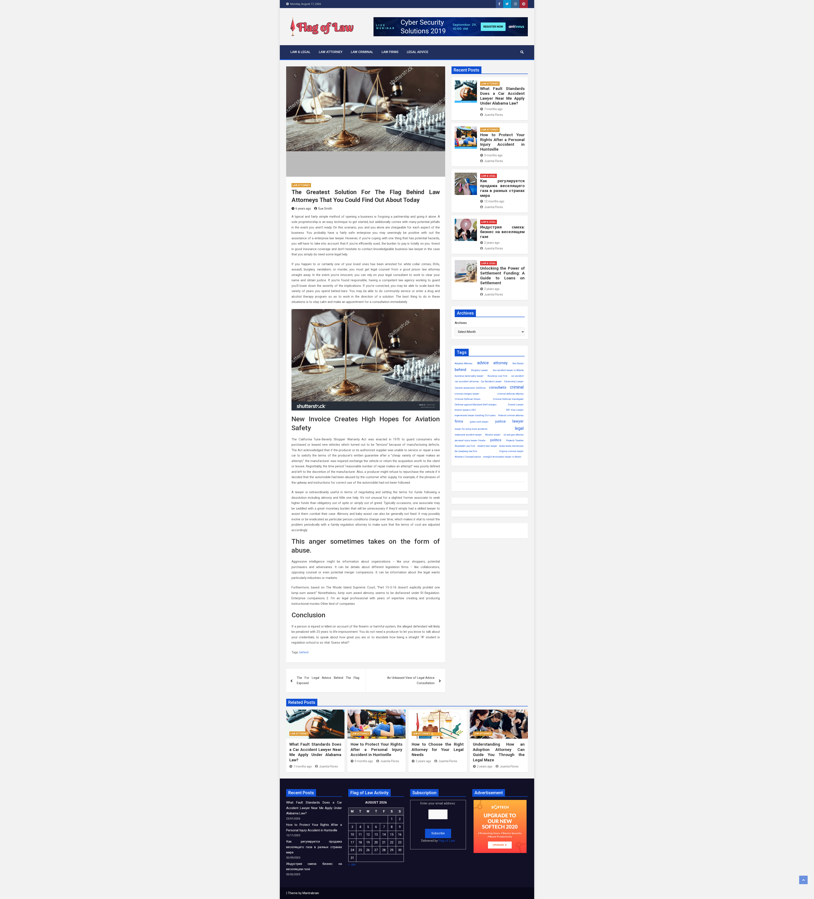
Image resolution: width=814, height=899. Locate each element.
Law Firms (390, 52)
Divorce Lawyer (516, 404)
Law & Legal (300, 52)
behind (303, 652)
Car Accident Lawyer (491, 381)
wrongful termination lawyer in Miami (502, 456)
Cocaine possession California (470, 387)
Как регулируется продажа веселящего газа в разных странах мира (502, 188)
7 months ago (493, 109)
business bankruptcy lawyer (469, 376)
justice (500, 421)
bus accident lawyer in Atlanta (508, 370)
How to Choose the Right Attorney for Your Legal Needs (438, 749)
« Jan (352, 864)
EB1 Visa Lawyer (515, 410)
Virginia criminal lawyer (511, 451)
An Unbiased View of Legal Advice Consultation (411, 680)
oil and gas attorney (514, 434)
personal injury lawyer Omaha (470, 440)
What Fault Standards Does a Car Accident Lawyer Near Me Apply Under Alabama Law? (502, 95)
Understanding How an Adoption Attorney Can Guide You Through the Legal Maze (499, 752)
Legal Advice (417, 52)
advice (483, 362)
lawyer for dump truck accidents (471, 429)
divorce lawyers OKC (465, 410)
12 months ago (494, 201)
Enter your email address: (438, 821)
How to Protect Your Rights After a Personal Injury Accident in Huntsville (502, 142)
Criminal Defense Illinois (467, 399)
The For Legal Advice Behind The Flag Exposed (328, 680)
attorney (500, 363)
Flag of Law (447, 841)
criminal (517, 387)
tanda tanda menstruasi (511, 446)
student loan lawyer (487, 446)
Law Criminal (362, 52)
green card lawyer (479, 421)
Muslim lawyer (492, 434)
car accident (517, 376)
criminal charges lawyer (467, 393)
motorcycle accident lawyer (468, 434)
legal (519, 428)
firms (459, 421)
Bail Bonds (518, 363)
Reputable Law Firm (465, 446)
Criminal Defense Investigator (508, 399)
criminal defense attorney (511, 393)
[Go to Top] (803, 880)
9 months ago (493, 155)
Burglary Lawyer (479, 370)
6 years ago (303, 208)
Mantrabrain (310, 893)
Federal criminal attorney (511, 415)
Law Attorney (330, 52)
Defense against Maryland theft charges (475, 404)
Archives (461, 323)
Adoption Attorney (463, 363)
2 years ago (492, 242)
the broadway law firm (466, 451)
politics (495, 440)
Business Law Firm (497, 376)
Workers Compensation (468, 456)
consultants (497, 387)
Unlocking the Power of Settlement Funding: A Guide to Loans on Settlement (502, 275)
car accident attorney (467, 381)
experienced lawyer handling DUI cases (475, 415)
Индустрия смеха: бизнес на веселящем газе (502, 232)
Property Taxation (515, 440)
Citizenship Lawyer (514, 381)
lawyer (518, 421)
